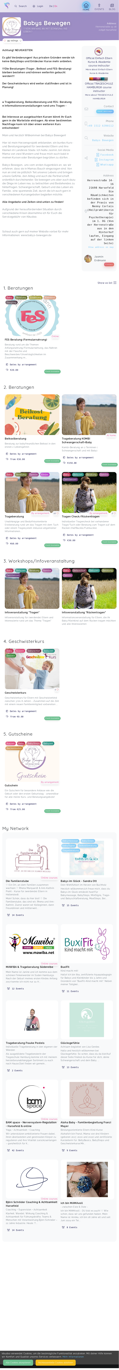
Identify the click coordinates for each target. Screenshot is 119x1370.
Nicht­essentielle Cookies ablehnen (55, 1362)
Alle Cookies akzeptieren (18, 1362)
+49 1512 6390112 (100, 125)
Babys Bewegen (103, 140)
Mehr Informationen (73, 1357)
